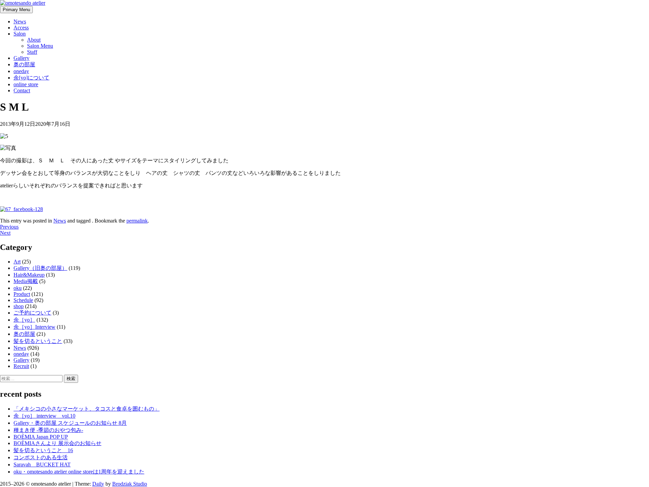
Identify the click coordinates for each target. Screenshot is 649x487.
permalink (137, 221)
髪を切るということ (38, 341)
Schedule (23, 300)
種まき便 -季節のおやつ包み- (48, 430)
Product (22, 294)
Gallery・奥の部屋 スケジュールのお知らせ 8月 (70, 423)
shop (19, 306)
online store (26, 84)
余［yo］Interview (34, 327)
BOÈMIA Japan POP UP (41, 437)
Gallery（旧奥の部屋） (40, 268)
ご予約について (32, 313)
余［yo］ (24, 320)
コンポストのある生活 (41, 457)
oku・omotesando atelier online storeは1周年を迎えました (79, 471)
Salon (20, 34)
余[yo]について (31, 77)
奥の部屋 (24, 64)
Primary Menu (16, 9)
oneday (21, 71)
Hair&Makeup (29, 275)
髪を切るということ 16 (43, 450)
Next (5, 233)
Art (17, 261)
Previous (9, 227)
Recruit (21, 366)
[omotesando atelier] (22, 3)
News (20, 21)
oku (18, 288)
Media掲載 (26, 281)
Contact (22, 90)
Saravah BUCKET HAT (42, 464)
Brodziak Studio (129, 484)
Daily (98, 484)
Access (21, 27)
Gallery (21, 58)
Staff (32, 52)
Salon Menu (40, 46)
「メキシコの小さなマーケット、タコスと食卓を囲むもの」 (87, 409)
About (34, 40)
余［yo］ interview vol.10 (44, 416)
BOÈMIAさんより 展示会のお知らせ (57, 443)
